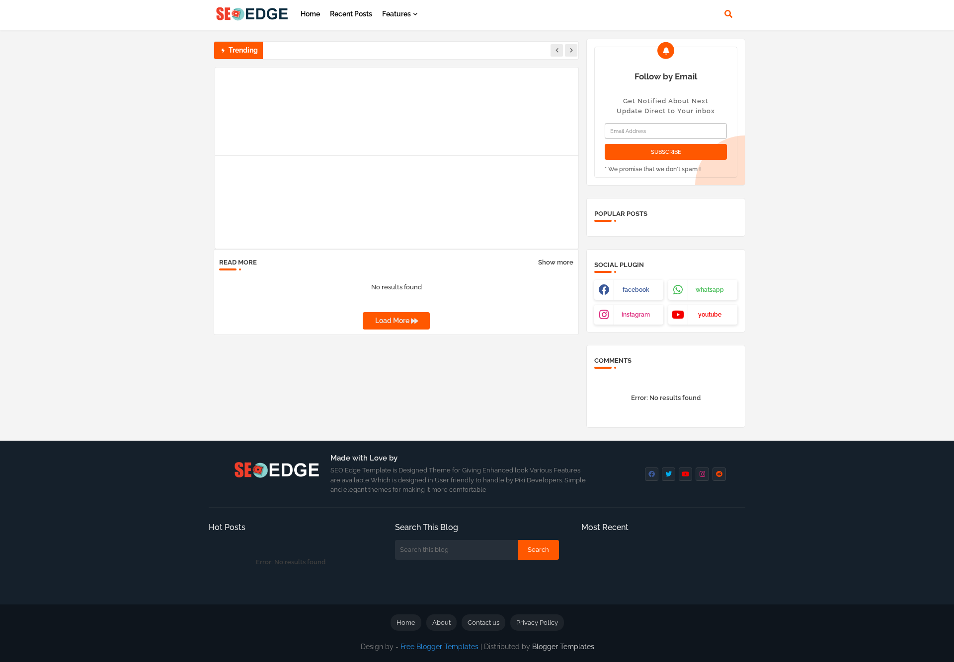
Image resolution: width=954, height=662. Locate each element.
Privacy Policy (537, 622)
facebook (636, 289)
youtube (709, 314)
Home (310, 14)
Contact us (483, 622)
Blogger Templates (563, 647)
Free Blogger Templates (439, 647)
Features (396, 14)
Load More (393, 321)
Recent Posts (351, 14)
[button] (728, 14)
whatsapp (710, 289)
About (441, 622)
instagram (636, 314)
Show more (555, 262)
